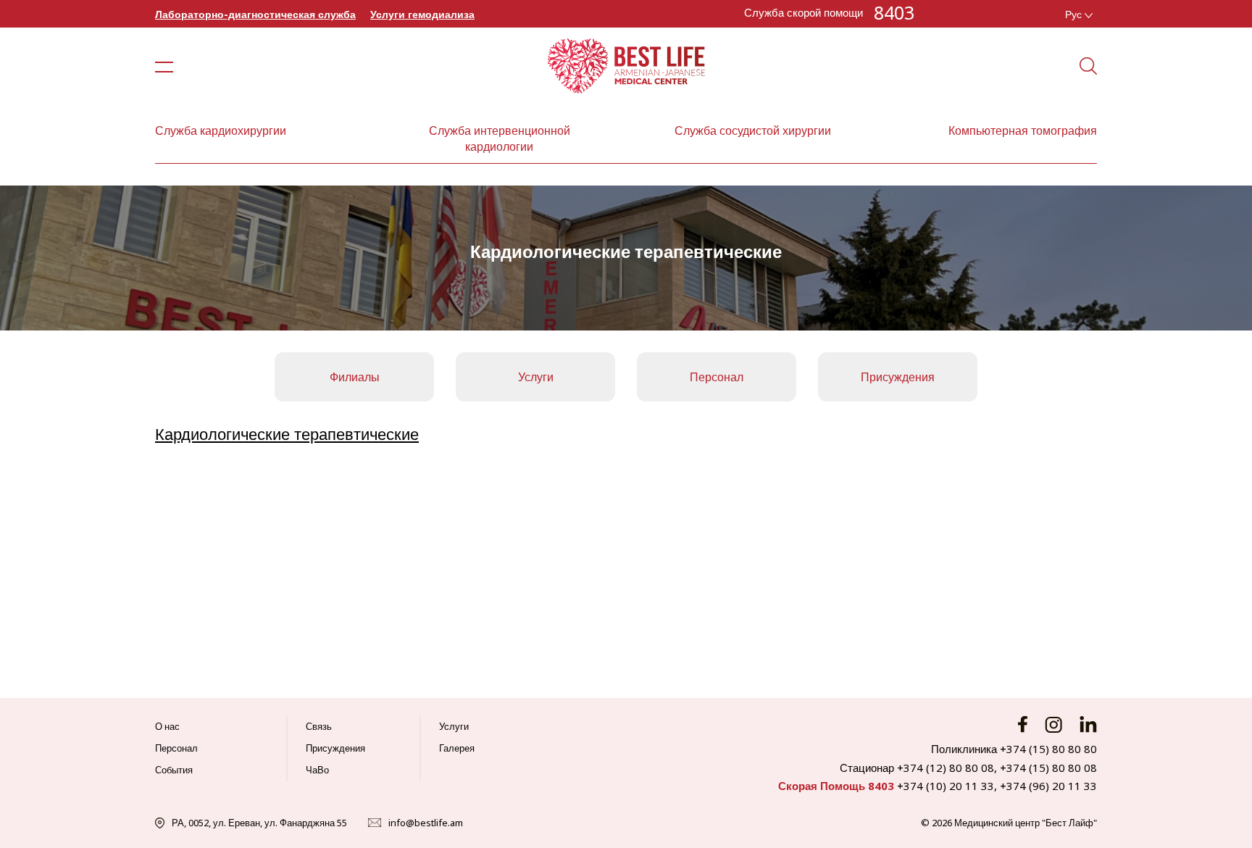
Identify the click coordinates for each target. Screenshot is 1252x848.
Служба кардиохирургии (220, 130)
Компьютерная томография (1022, 130)
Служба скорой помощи (803, 12)
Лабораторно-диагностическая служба (255, 14)
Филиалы (355, 377)
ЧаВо (317, 769)
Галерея (457, 748)
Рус (1075, 14)
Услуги (536, 377)
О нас (167, 726)
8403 (894, 12)
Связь (319, 726)
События (174, 769)
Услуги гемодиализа (422, 14)
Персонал (716, 377)
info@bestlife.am (425, 822)
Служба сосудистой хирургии (753, 130)
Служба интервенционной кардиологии (499, 138)
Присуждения (898, 377)
